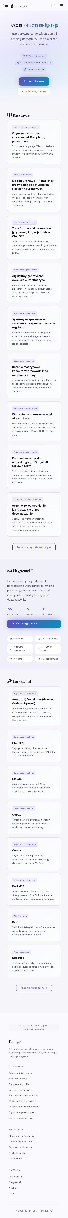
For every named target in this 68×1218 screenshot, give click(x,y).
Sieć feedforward (49, 639)
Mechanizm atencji (46, 649)
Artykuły (13, 1187)
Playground (15, 1182)
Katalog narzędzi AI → (34, 987)
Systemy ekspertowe (21, 1117)
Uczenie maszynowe (20, 1089)
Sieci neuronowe (18, 1078)
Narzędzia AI (15, 1176)
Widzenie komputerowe (22, 1101)
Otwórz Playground (34, 91)
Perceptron (19, 639)
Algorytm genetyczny (19, 649)
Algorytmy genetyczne (21, 1112)
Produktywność (17, 1152)
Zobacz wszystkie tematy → (34, 547)
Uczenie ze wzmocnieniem (23, 1106)
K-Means (18, 659)
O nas (12, 1193)
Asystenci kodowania (20, 1147)
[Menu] (61, 5)
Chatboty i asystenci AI (21, 1135)
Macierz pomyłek (49, 659)
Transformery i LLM (19, 1084)
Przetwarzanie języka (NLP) (23, 1095)
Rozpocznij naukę (34, 81)
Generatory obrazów (20, 1141)
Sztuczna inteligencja (20, 1073)
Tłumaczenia (15, 1158)
